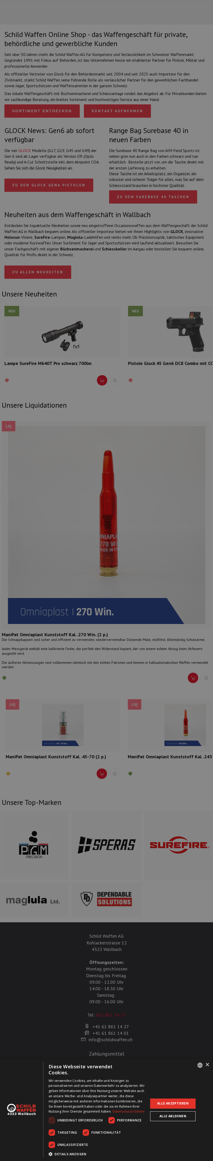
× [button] (207, 1065)
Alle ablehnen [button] (172, 1116)
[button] (97, 1154)
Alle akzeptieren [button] (173, 1103)
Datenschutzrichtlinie (128, 1111)
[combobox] (200, 1065)
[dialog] (106, 1110)
